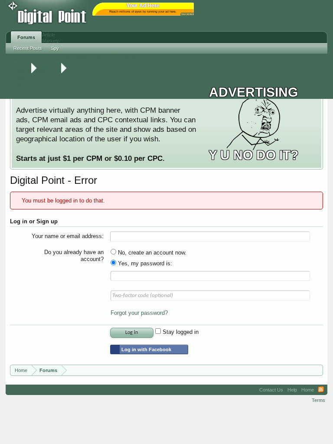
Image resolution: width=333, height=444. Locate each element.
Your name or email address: (68, 236)
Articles (18, 95)
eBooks (18, 89)
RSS (320, 389)
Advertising (122, 57)
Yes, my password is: (144, 263)
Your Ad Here (187, 14)
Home (307, 389)
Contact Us (271, 389)
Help (292, 389)
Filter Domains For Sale (35, 59)
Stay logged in (180, 332)
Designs (19, 83)
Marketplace (90, 57)
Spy (55, 48)
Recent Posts (27, 48)
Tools (66, 57)
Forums (26, 37)
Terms (318, 400)
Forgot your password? (139, 313)
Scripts (17, 77)
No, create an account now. (151, 252)
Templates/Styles (28, 71)
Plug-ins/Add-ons (28, 65)
